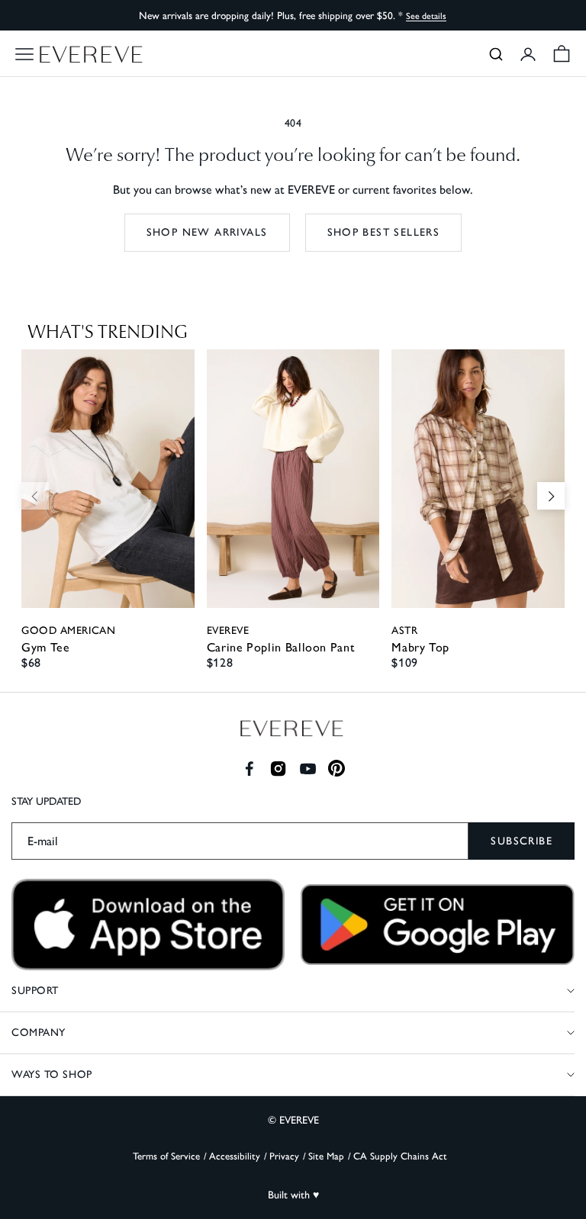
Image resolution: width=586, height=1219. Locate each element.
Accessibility (234, 1156)
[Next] (551, 496)
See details (426, 16)
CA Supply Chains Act (400, 1156)
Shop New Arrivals (207, 232)
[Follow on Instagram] (278, 768)
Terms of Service (166, 1156)
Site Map (326, 1156)
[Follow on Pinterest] (337, 768)
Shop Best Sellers (383, 232)
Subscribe (521, 841)
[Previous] (35, 496)
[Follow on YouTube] (308, 768)
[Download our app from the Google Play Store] (438, 924)
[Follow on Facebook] (249, 768)
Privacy (284, 1156)
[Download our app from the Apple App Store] (148, 924)
